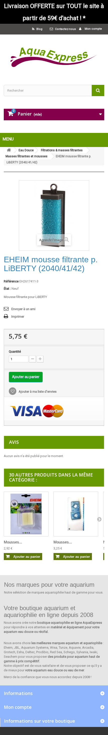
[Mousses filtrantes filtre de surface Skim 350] (26, 514)
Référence (11, 281)
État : (7, 288)
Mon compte (93, 28)
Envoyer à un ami (23, 309)
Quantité (15, 351)
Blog (39, 29)
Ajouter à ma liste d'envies (37, 391)
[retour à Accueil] (9, 150)
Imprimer (17, 316)
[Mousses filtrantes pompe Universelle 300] (75, 514)
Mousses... (13, 542)
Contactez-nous (65, 29)
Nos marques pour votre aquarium (49, 584)
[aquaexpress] (54, 55)
